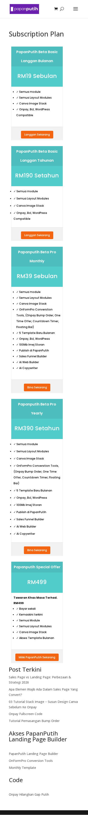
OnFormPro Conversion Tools (31, 760)
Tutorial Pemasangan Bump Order (34, 721)
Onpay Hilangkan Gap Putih (29, 794)
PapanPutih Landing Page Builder (33, 754)
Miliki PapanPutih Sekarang (37, 657)
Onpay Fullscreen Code (25, 714)
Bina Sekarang (37, 387)
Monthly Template (22, 767)
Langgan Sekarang (37, 134)
